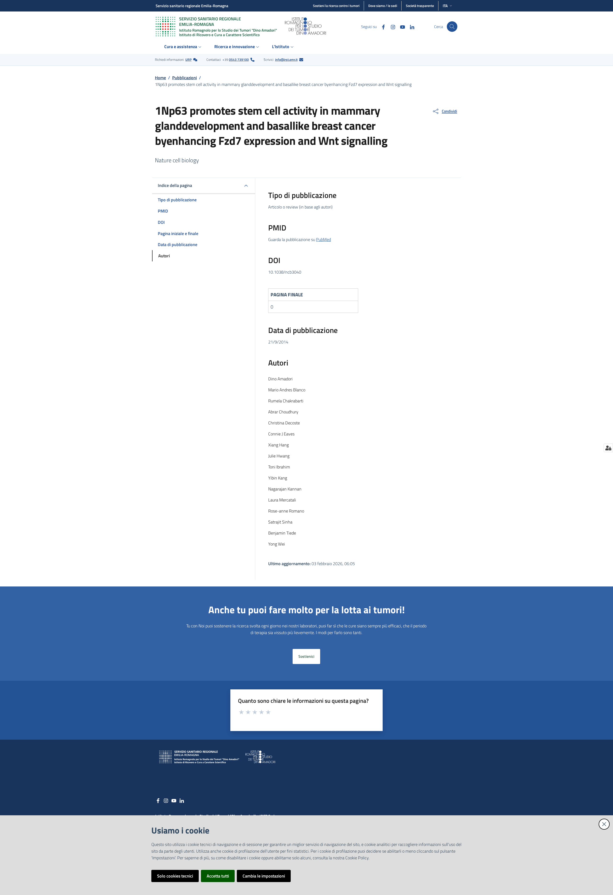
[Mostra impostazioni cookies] (608, 448)
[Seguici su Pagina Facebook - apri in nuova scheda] (381, 26)
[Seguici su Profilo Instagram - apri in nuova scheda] (391, 26)
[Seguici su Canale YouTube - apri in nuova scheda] (400, 26)
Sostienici (306, 656)
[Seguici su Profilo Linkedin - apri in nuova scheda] (410, 26)
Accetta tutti (218, 876)
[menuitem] (184, 47)
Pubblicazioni (184, 77)
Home (160, 77)
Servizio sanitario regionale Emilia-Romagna (192, 6)
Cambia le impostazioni (264, 876)
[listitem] (176, 59)
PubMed (323, 239)
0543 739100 (239, 59)
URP (188, 59)
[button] (452, 26)
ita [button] (445, 6)
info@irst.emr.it (286, 59)
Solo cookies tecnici (175, 876)
